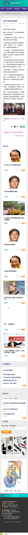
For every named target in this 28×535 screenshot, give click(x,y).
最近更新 (9, 8)
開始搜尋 (5, 432)
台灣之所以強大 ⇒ (20, 135)
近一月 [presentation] (11, 398)
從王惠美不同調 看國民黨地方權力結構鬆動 (14, 403)
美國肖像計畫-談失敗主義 (9, 380)
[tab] (5, 398)
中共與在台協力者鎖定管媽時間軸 (12, 377)
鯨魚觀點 (16, 8)
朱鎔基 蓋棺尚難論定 (10, 271)
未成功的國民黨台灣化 (11, 191)
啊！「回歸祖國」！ (10, 324)
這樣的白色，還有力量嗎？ (10, 383)
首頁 (2, 8)
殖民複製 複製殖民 (9, 244)
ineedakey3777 (15, 23)
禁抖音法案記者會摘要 (9, 374)
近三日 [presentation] (5, 398)
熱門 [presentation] (16, 398)
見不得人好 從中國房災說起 (12, 165)
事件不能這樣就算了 (8, 370)
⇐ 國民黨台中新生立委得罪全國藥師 (13, 132)
